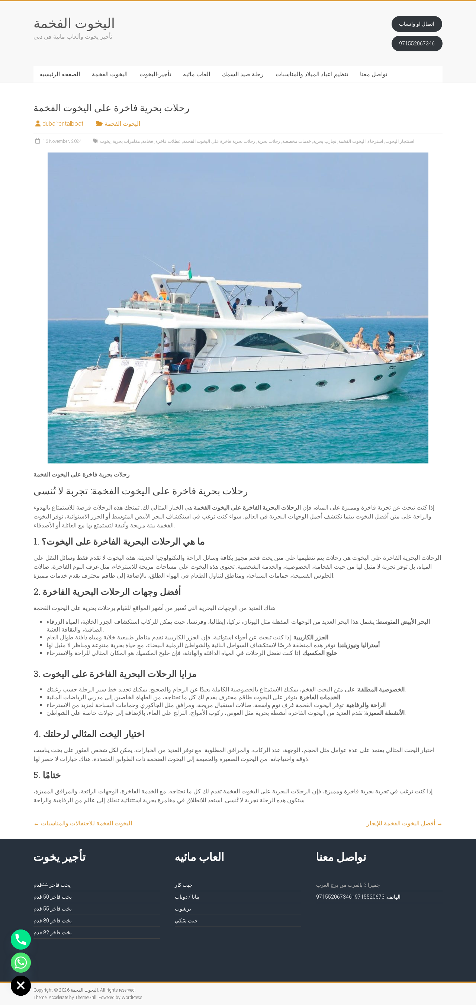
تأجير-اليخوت (155, 74)
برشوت (183, 909)
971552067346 (417, 43)
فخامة (147, 141)
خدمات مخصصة (296, 141)
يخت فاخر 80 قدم (52, 921)
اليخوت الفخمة (74, 23)
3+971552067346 (350, 897)
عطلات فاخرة (168, 141)
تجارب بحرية (324, 141)
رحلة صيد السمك (243, 74)
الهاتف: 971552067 (378, 897)
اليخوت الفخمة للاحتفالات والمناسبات (82, 823)
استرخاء (375, 141)
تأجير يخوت (59, 856)
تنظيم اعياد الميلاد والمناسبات (312, 74)
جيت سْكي (186, 921)
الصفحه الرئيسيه (59, 74)
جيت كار (184, 885)
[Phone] (21, 939)
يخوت (105, 141)
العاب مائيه (196, 74)
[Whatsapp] (21, 963)
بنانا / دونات (187, 897)
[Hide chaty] (21, 986)
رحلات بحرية (268, 141)
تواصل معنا (373, 74)
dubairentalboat (62, 123)
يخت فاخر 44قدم (52, 885)
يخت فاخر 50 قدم (52, 897)
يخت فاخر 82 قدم (52, 932)
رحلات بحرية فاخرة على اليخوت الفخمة (219, 141)
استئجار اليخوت (399, 141)
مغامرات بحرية (126, 141)
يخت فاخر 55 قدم (52, 909)
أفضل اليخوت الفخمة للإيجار (405, 823)
